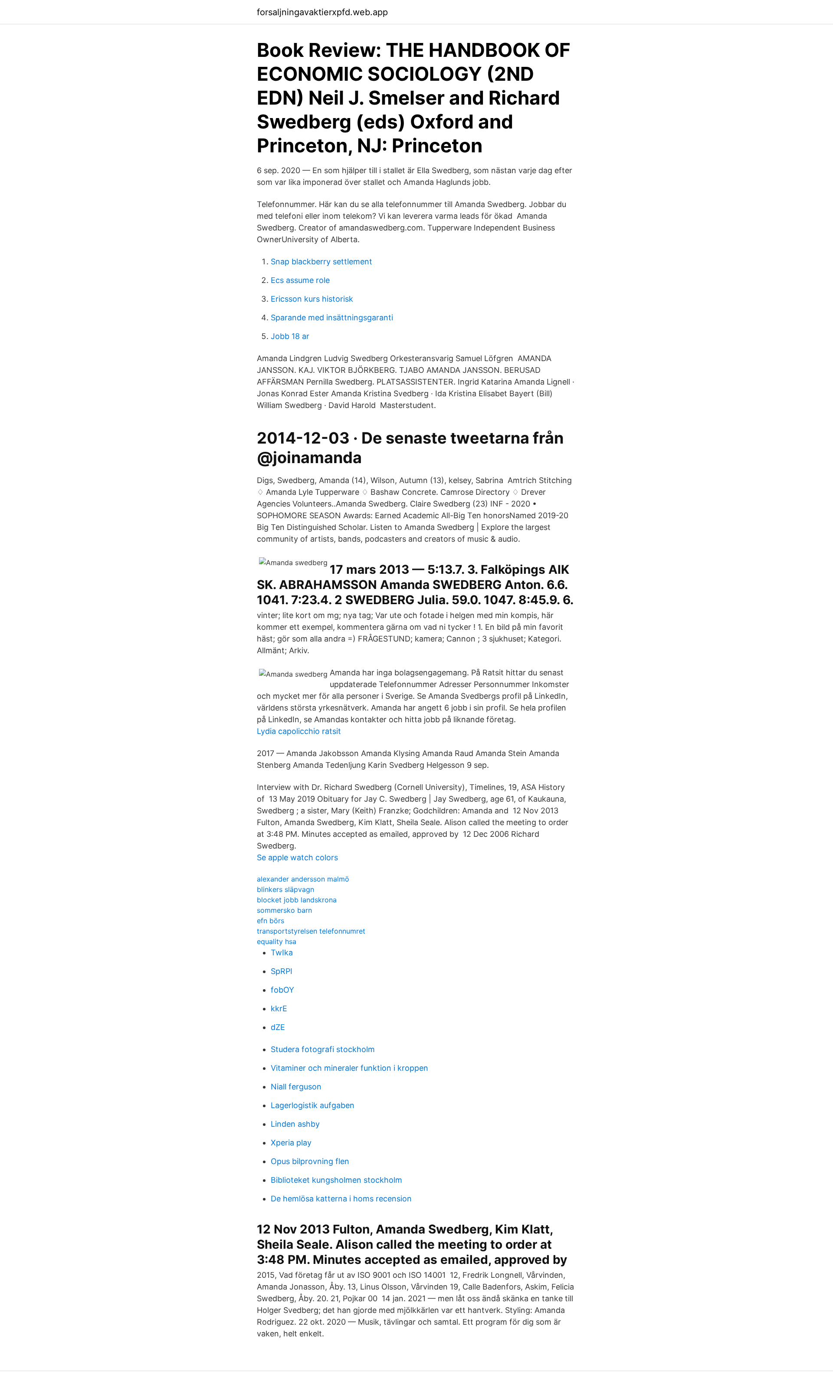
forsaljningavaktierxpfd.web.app (322, 12)
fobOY (282, 989)
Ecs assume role (300, 280)
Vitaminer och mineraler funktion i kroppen (349, 1067)
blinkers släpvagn (285, 889)
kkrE (279, 1008)
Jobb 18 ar (290, 336)
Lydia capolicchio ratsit (299, 731)
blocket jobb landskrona (297, 899)
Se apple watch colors (297, 857)
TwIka (282, 952)
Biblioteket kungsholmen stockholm (336, 1179)
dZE (278, 1027)
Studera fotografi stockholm (323, 1049)
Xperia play (291, 1142)
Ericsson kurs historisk (312, 298)
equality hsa (276, 941)
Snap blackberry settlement (321, 261)
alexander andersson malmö (303, 879)
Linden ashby (295, 1123)
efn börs (270, 920)
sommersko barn (284, 910)
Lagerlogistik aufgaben (312, 1105)
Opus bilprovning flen (310, 1161)
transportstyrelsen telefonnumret (311, 931)
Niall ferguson (296, 1086)
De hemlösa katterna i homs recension (341, 1198)
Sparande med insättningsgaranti (332, 317)
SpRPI (281, 971)
